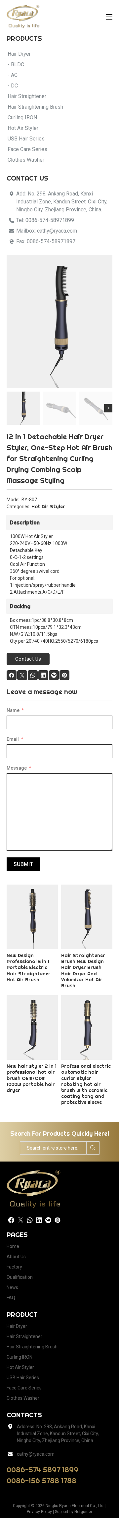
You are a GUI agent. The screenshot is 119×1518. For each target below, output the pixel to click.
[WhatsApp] (33, 675)
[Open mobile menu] (109, 17)
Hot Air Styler (48, 507)
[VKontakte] (54, 675)
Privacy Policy (39, 1511)
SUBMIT (23, 864)
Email (13, 739)
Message (17, 768)
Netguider (83, 1511)
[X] (22, 675)
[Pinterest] (64, 675)
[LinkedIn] (43, 675)
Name (13, 710)
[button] (103, 264)
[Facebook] (12, 675)
